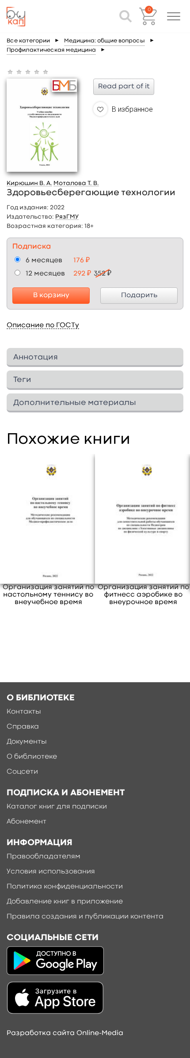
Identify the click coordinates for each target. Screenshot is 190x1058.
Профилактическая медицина (51, 50)
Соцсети (22, 772)
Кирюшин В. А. (29, 183)
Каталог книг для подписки (57, 807)
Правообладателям (43, 857)
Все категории (28, 40)
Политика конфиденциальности (65, 887)
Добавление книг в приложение (65, 902)
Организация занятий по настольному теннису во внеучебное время (48, 594)
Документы (27, 742)
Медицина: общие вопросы (104, 40)
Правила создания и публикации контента (85, 917)
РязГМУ (67, 216)
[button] (173, 16)
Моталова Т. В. (76, 183)
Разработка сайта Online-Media (65, 1033)
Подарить (139, 295)
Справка (23, 727)
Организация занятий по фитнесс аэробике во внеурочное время (143, 594)
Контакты (24, 712)
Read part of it (124, 86)
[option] (48, 530)
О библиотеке (32, 757)
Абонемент (26, 822)
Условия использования (51, 872)
